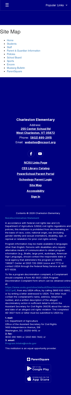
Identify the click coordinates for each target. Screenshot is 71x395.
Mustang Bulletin (16, 67)
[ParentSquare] (38, 359)
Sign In (35, 196)
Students (12, 43)
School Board (14, 57)
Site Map (35, 185)
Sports (10, 61)
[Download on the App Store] (38, 379)
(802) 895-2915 (41, 137)
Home (10, 40)
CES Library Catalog (35, 168)
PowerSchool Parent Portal (35, 174)
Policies (11, 54)
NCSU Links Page (35, 162)
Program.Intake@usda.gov (20, 343)
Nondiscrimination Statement (22, 218)
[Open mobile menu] (7, 5)
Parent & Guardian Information (23, 50)
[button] (56, 5)
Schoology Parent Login (35, 179)
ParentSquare (14, 71)
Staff (9, 47)
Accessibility (35, 191)
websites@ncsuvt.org (40, 142)
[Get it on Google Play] (38, 368)
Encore (11, 64)
